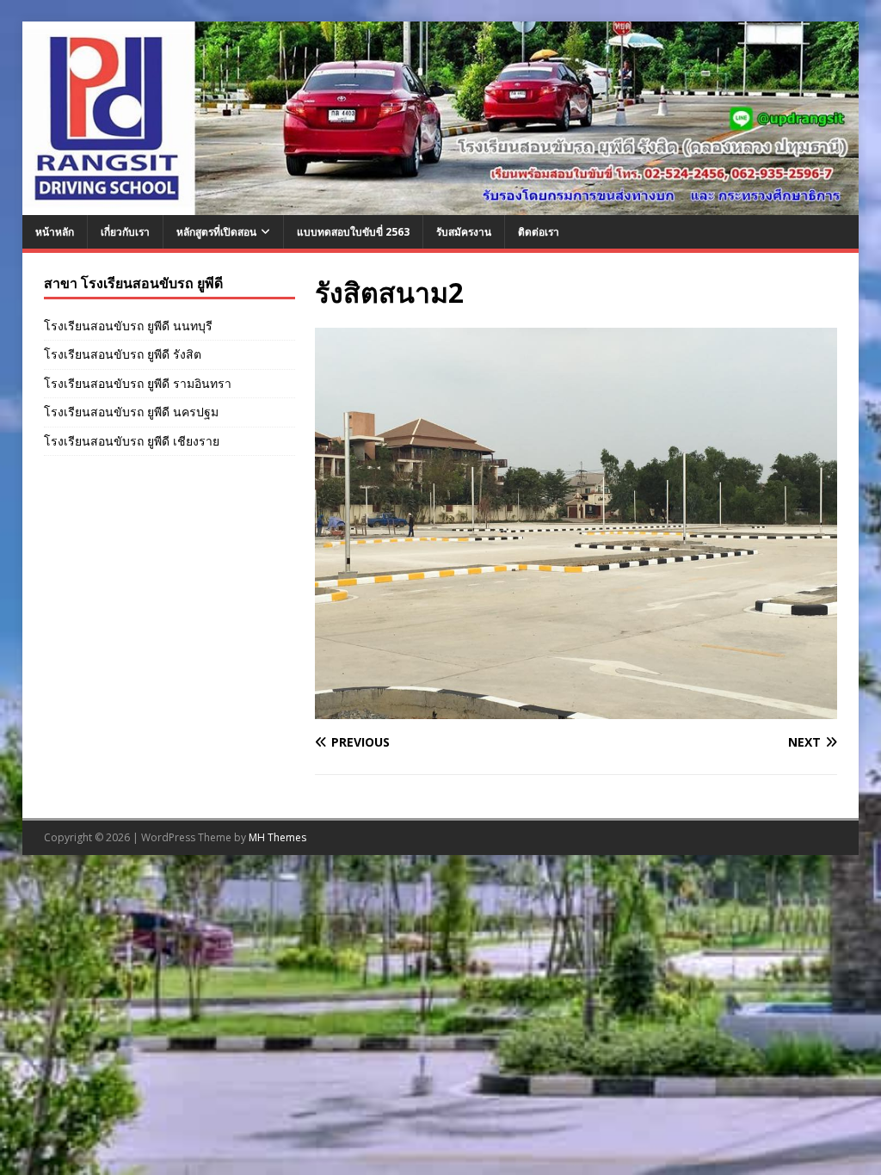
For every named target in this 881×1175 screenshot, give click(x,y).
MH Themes (277, 837)
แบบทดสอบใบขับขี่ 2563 (353, 232)
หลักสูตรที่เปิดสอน (216, 232)
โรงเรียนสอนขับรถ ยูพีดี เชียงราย (131, 441)
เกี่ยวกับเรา (125, 232)
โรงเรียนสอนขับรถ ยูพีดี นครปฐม (131, 411)
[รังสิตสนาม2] (576, 709)
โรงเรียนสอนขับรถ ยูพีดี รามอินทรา (137, 383)
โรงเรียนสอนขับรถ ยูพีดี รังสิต (122, 354)
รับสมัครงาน (463, 232)
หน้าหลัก (54, 232)
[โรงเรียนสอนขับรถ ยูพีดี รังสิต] (440, 205)
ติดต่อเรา (538, 232)
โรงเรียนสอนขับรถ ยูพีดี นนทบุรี (128, 325)
